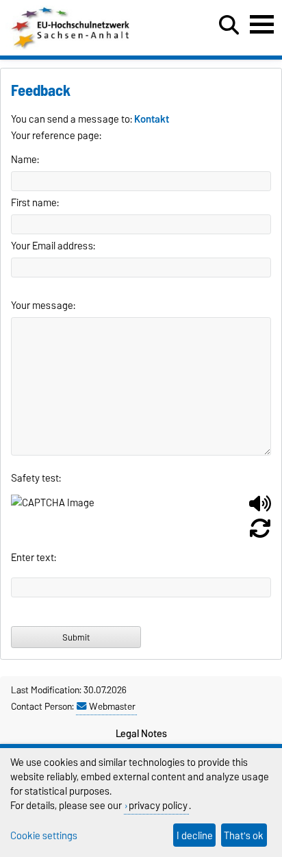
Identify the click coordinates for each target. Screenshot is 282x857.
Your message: (43, 305)
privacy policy (158, 805)
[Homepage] (71, 46)
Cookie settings (43, 835)
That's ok (244, 835)
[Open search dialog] (229, 25)
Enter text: (33, 557)
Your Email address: (53, 246)
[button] (260, 509)
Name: (25, 159)
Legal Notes (141, 733)
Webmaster (112, 706)
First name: (35, 203)
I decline (195, 835)
